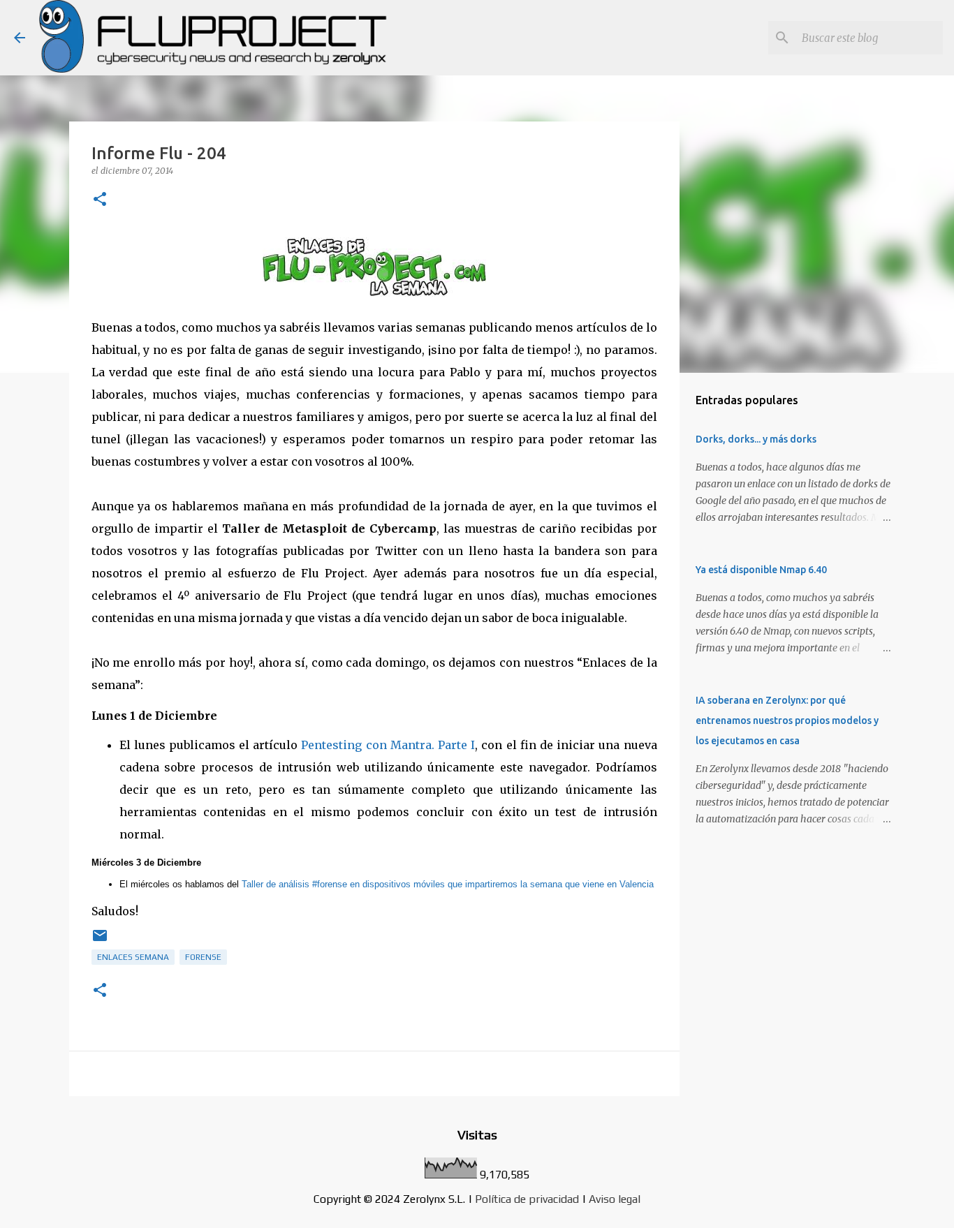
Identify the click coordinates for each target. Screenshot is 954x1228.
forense (203, 957)
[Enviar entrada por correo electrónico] (99, 941)
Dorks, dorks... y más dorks (756, 439)
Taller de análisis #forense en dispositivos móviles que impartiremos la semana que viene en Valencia (448, 884)
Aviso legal (614, 1199)
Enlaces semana (133, 957)
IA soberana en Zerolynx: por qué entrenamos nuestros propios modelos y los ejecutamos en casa (787, 720)
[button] (99, 200)
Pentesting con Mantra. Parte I (388, 745)
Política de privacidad (527, 1199)
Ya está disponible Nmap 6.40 (761, 569)
